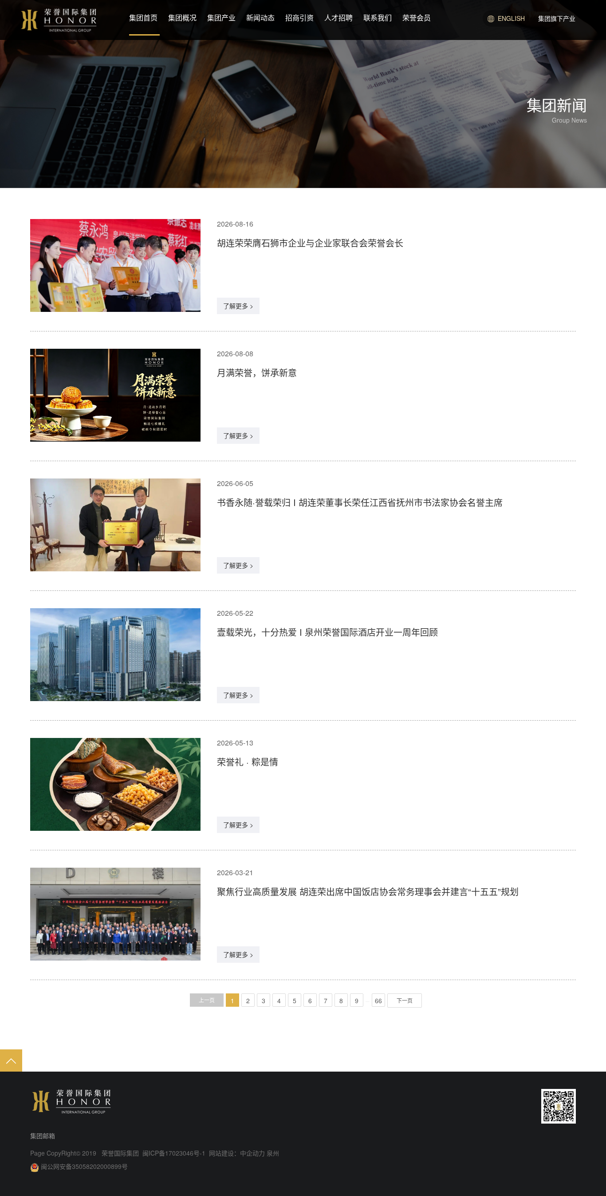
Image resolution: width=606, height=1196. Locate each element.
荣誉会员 (416, 17)
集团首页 (143, 17)
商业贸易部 (535, 87)
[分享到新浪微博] (465, 1106)
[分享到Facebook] (498, 1106)
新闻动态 (260, 17)
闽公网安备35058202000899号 (84, 1166)
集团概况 (182, 17)
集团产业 (221, 17)
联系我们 (377, 17)
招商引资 (299, 17)
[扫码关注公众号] (558, 1106)
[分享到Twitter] (515, 1106)
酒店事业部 (535, 37)
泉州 (272, 1152)
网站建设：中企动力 (237, 1152)
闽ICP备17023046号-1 (174, 1152)
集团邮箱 (42, 1135)
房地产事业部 (539, 54)
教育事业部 (535, 70)
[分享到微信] (482, 1106)
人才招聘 (338, 17)
